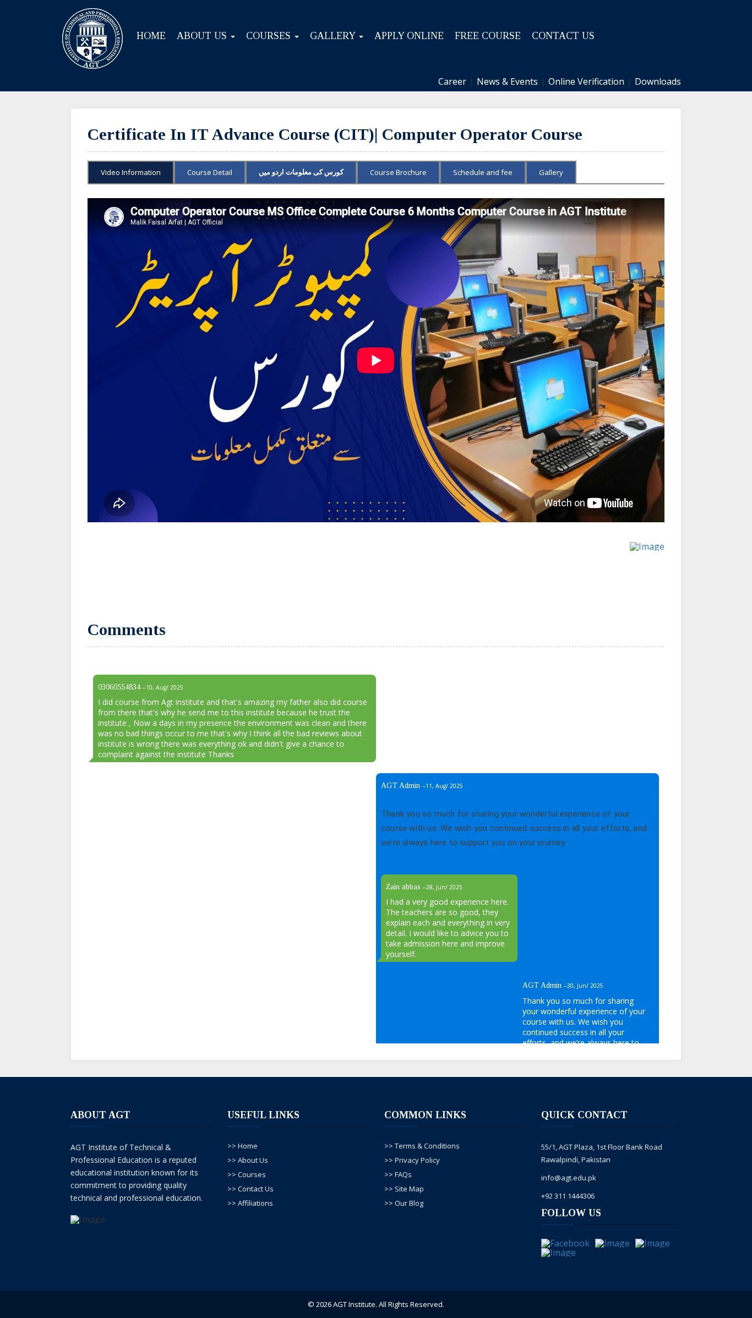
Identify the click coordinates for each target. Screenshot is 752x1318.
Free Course (488, 35)
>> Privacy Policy (412, 1160)
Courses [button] (269, 35)
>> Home (242, 1146)
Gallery (551, 172)
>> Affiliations (250, 1203)
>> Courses (246, 1174)
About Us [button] (203, 35)
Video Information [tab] (131, 172)
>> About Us (247, 1160)
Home (151, 35)
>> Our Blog (403, 1203)
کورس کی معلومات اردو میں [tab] (301, 172)
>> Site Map (404, 1189)
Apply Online (409, 35)
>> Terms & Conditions (422, 1146)
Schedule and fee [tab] (483, 172)
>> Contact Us (250, 1189)
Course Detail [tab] (209, 172)
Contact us (563, 35)
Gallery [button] (334, 35)
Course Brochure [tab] (398, 172)
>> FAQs (398, 1174)
